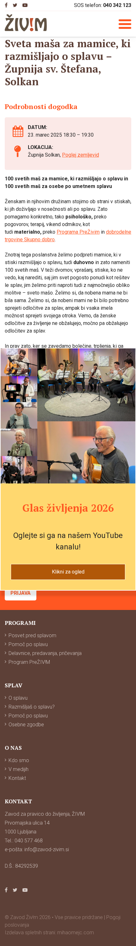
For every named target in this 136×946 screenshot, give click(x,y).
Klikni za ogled (68, 572)
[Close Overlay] (129, 355)
